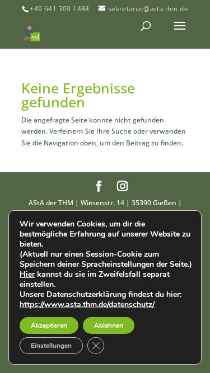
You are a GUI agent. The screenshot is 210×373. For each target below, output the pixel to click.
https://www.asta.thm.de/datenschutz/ (87, 304)
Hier (27, 275)
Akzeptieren (49, 325)
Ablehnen (108, 325)
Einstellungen (51, 345)
